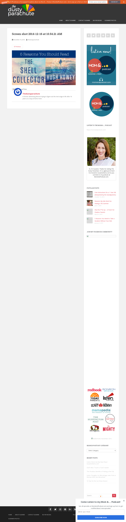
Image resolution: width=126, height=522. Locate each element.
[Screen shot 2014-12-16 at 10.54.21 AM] (44, 67)
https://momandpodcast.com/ (96, 130)
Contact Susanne (84, 20)
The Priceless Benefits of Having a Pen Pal (100, 471)
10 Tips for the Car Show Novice (97, 481)
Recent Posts (23, 89)
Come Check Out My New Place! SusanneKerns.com (97, 463)
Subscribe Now (101, 517)
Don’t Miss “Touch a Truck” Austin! (98, 468)
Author (15, 89)
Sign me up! (114, 2)
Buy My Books (97, 20)
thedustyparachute (33, 40)
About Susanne (71, 20)
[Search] (114, 495)
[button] (63, 2)
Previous (18, 46)
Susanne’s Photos (110, 20)
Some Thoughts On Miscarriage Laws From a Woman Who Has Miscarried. (101, 476)
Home (61, 20)
